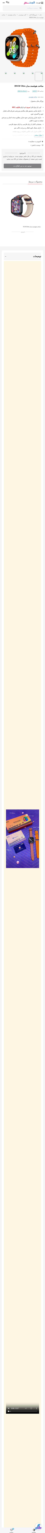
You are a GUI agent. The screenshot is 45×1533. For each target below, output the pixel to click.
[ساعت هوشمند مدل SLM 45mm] (22, 206)
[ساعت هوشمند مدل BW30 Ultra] (22, 47)
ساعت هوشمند (33, 97)
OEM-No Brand (22, 91)
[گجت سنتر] (29, 2)
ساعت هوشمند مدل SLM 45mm (32, 226)
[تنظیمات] (4, 3)
